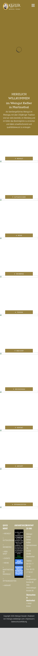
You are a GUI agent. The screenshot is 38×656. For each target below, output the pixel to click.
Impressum (30, 618)
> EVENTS (6, 557)
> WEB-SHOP (5, 552)
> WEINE (6, 562)
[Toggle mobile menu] (33, 5)
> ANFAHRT (7, 584)
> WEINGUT (7, 533)
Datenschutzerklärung (19, 621)
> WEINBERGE (7, 545)
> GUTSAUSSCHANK (9, 538)
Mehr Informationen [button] (19, 556)
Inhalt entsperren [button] (19, 561)
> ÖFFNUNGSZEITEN (9, 579)
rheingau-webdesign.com (15, 618)
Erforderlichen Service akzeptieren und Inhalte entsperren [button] (19, 569)
